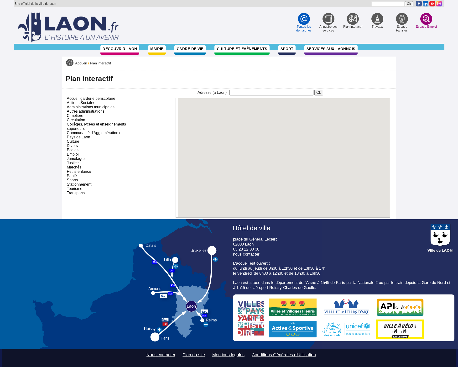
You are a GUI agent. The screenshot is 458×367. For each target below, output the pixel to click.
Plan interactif (100, 63)
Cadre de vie (190, 49)
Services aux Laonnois (331, 49)
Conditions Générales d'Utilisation (284, 354)
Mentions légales (228, 354)
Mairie (157, 49)
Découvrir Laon (120, 49)
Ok (318, 92)
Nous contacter (160, 354)
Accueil (81, 63)
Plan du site (193, 354)
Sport (287, 49)
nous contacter (246, 254)
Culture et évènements (242, 49)
